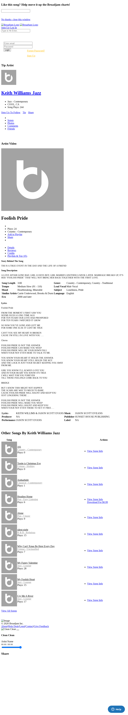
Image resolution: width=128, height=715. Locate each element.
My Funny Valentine (27, 562)
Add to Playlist (14, 234)
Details (10, 247)
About (4, 626)
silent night (22, 529)
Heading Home (24, 496)
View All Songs (9, 610)
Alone (20, 513)
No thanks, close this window (15, 19)
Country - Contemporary (29, 449)
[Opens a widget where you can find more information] (116, 709)
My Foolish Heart (26, 579)
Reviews (11, 250)
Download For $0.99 (97, 502)
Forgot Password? (36, 50)
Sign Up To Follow (10, 112)
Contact (29, 626)
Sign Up (31, 55)
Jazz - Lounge (24, 565)
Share (31, 112)
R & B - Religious (26, 532)
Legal (22, 626)
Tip (24, 112)
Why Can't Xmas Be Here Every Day (36, 546)
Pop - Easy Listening (27, 499)
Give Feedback (41, 626)
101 (19, 447)
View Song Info (95, 451)
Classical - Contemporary (29, 482)
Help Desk (13, 626)
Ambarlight (23, 480)
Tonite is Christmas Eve (29, 463)
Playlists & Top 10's (17, 256)
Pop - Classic (23, 516)
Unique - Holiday (26, 466)
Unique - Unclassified (28, 549)
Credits (11, 253)
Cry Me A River (25, 596)
